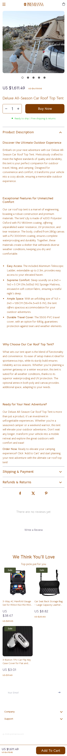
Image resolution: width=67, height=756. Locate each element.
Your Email (13, 692)
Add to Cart (50, 750)
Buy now (45, 108)
